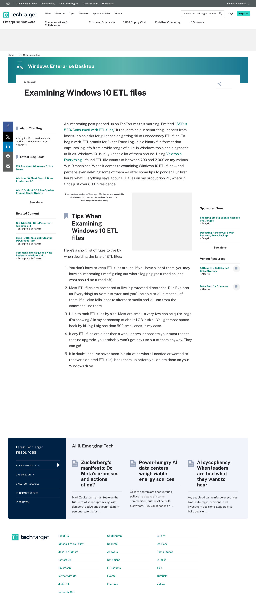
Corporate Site (66, 592)
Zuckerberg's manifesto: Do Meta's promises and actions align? (100, 473)
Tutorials (162, 575)
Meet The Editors (68, 551)
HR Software (196, 22)
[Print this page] (8, 157)
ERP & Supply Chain (135, 22)
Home (11, 55)
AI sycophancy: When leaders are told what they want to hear (214, 473)
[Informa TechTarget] (8, 3)
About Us (63, 535)
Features (60, 13)
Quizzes (161, 559)
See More (36, 202)
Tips (71, 13)
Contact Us (64, 559)
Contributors (115, 535)
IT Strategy (108, 3)
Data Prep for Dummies (214, 286)
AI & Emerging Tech (26, 3)
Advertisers (65, 567)
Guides (161, 535)
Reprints (112, 543)
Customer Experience (102, 22)
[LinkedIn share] (8, 147)
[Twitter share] (8, 137)
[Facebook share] (8, 127)
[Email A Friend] (8, 167)
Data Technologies (68, 3)
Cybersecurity (48, 3)
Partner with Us (67, 575)
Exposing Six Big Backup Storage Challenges (220, 219)
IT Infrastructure (90, 3)
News (48, 13)
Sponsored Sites (101, 13)
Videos (161, 584)
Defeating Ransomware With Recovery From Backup (217, 234)
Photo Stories (165, 551)
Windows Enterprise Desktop (61, 66)
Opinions (162, 543)
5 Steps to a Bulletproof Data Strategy (214, 269)
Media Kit (63, 584)
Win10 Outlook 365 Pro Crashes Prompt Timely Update (35, 192)
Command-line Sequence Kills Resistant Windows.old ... (34, 254)
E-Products (114, 567)
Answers (112, 551)
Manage (30, 82)
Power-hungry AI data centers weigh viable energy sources (158, 470)
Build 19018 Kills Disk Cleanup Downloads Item (34, 239)
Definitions (113, 559)
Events (111, 575)
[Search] (220, 14)
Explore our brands (237, 3)
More (117, 13)
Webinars (83, 13)
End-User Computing (168, 22)
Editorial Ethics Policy (71, 543)
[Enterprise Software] (20, 9)
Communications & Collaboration (56, 23)
